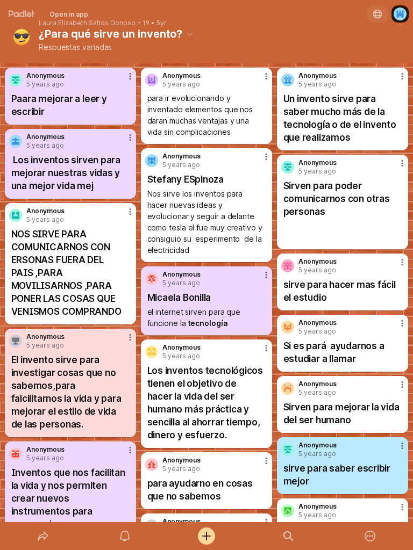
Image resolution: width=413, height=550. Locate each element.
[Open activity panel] (125, 536)
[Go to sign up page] (400, 14)
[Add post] (206, 536)
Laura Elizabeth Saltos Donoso (87, 23)
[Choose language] (377, 14)
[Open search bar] (288, 536)
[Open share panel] (43, 536)
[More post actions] (123, 80)
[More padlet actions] (370, 536)
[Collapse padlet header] (190, 34)
